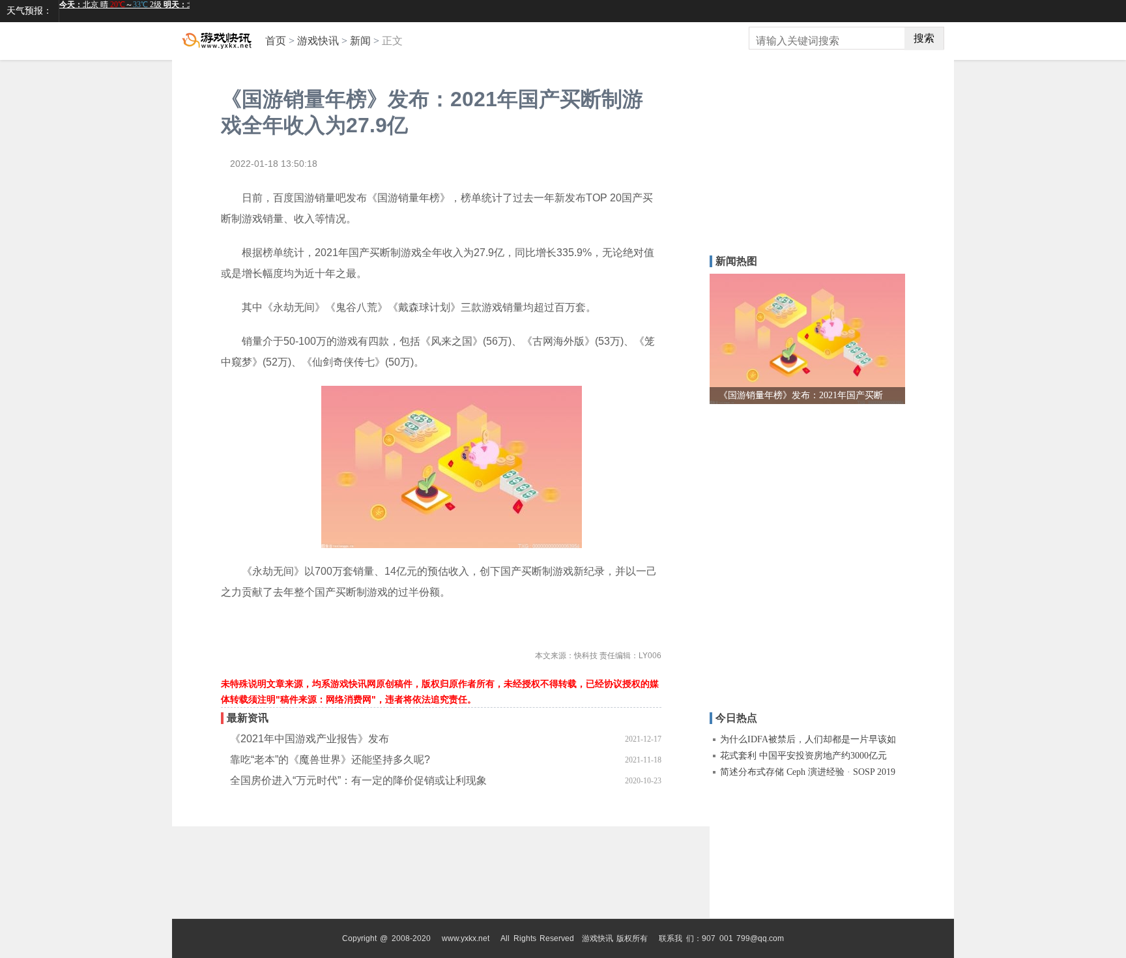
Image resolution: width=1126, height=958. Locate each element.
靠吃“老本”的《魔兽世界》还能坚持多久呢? (330, 759)
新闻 (360, 40)
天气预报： (29, 11)
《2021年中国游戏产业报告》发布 (309, 738)
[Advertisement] (791, 167)
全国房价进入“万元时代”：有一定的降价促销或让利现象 (358, 780)
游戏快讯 (318, 40)
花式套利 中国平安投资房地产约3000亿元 (803, 756)
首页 (275, 40)
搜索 (924, 38)
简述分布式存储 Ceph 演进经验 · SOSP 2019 (807, 772)
